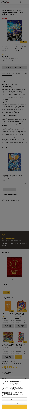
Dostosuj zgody (14, 403)
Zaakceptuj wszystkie (14, 406)
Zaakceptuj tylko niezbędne (14, 399)
